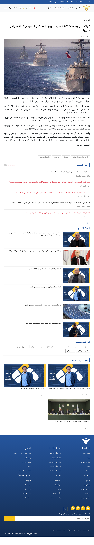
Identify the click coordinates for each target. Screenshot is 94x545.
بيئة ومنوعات (86, 489)
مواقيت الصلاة (17, 7)
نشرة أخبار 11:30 (55, 470)
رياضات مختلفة (56, 497)
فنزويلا (66, 157)
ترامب (40, 346)
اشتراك (10, 518)
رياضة (58, 475)
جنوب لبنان (50, 346)
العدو (88, 466)
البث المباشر (30, 7)
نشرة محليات (56, 457)
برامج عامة (28, 457)
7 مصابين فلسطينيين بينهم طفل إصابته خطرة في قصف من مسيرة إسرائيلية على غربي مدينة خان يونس (51, 202)
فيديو (88, 480)
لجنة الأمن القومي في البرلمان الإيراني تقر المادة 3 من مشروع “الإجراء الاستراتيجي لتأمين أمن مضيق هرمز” (49, 182)
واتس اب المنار (26, 493)
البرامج (28, 448)
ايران (32, 346)
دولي (87, 19)
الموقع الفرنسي (77, 530)
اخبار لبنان (70, 351)
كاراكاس (56, 157)
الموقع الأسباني (69, 530)
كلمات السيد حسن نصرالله (22, 453)
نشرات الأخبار (60, 8)
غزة (69, 346)
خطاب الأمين (86, 453)
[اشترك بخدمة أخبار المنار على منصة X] (78, 508)
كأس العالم (57, 493)
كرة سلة (58, 484)
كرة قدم (58, 480)
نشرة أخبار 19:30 (55, 453)
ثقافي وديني (85, 497)
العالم (70, 8)
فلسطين (77, 346)
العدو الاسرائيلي (83, 351)
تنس (59, 489)
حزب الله (60, 346)
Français (28, 484)
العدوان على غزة (22, 346)
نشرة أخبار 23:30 (55, 462)
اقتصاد (88, 470)
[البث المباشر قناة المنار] (73, 508)
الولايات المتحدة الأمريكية (80, 157)
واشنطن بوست (44, 157)
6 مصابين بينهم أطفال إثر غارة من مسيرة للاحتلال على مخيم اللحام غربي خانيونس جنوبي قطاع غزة (53, 192)
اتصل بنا (54, 530)
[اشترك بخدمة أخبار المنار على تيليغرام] (88, 508)
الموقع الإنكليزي (86, 530)
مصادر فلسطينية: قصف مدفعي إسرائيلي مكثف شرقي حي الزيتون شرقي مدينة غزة (58, 212)
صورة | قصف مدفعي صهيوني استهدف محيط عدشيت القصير (66, 172)
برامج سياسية (26, 462)
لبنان (78, 8)
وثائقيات (28, 466)
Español (28, 489)
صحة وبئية (87, 484)
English (28, 480)
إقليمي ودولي (85, 462)
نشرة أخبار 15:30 (55, 466)
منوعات (86, 475)
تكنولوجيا (87, 493)
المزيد (49, 8)
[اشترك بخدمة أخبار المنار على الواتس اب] (83, 508)
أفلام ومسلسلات (25, 470)
